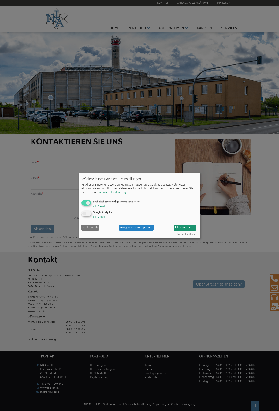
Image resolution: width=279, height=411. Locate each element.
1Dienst (99, 206)
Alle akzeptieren (185, 227)
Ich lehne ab (90, 227)
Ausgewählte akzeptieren (136, 227)
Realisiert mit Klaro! (186, 234)
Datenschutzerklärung (111, 192)
